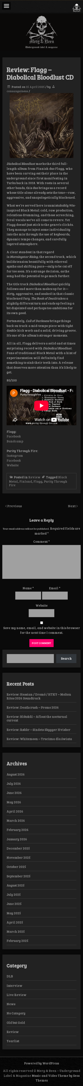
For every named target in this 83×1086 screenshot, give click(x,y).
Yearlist (13, 1041)
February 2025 (17, 940)
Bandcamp (15, 441)
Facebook (14, 436)
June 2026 (14, 792)
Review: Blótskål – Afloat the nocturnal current (37, 718)
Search (66, 658)
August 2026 (16, 774)
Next (72, 506)
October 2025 (16, 866)
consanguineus (17, 91)
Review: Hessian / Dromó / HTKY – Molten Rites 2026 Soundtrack (39, 696)
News (11, 1004)
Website (13, 465)
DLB (10, 976)
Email (54, 588)
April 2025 (15, 922)
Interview (14, 985)
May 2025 (14, 913)
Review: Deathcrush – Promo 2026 (33, 707)
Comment (41, 541)
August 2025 (15, 885)
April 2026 (15, 811)
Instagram (15, 455)
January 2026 (17, 839)
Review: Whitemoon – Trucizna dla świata (39, 739)
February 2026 (18, 829)
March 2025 (16, 931)
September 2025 (18, 876)
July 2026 (14, 783)
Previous (14, 506)
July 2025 (14, 894)
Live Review (16, 995)
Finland (25, 481)
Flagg (37, 481)
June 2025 (14, 903)
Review (34, 477)
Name (28, 588)
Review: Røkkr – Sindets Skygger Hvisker (38, 729)
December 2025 (18, 848)
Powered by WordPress (41, 1063)
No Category (16, 1013)
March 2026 (16, 820)
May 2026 (14, 802)
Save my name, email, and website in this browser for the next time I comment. (41, 630)
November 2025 (18, 857)
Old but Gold (16, 1022)
